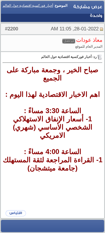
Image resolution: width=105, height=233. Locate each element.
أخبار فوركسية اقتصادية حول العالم (28, 6)
